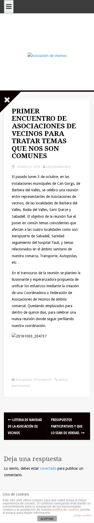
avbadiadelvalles (58, 167)
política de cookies (65, 509)
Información (42, 380)
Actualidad (24, 380)
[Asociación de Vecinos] (47, 55)
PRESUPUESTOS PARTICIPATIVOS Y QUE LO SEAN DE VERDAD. (67, 426)
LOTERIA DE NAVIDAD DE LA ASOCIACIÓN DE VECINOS (25, 426)
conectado (48, 468)
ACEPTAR (47, 518)
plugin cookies (82, 515)
